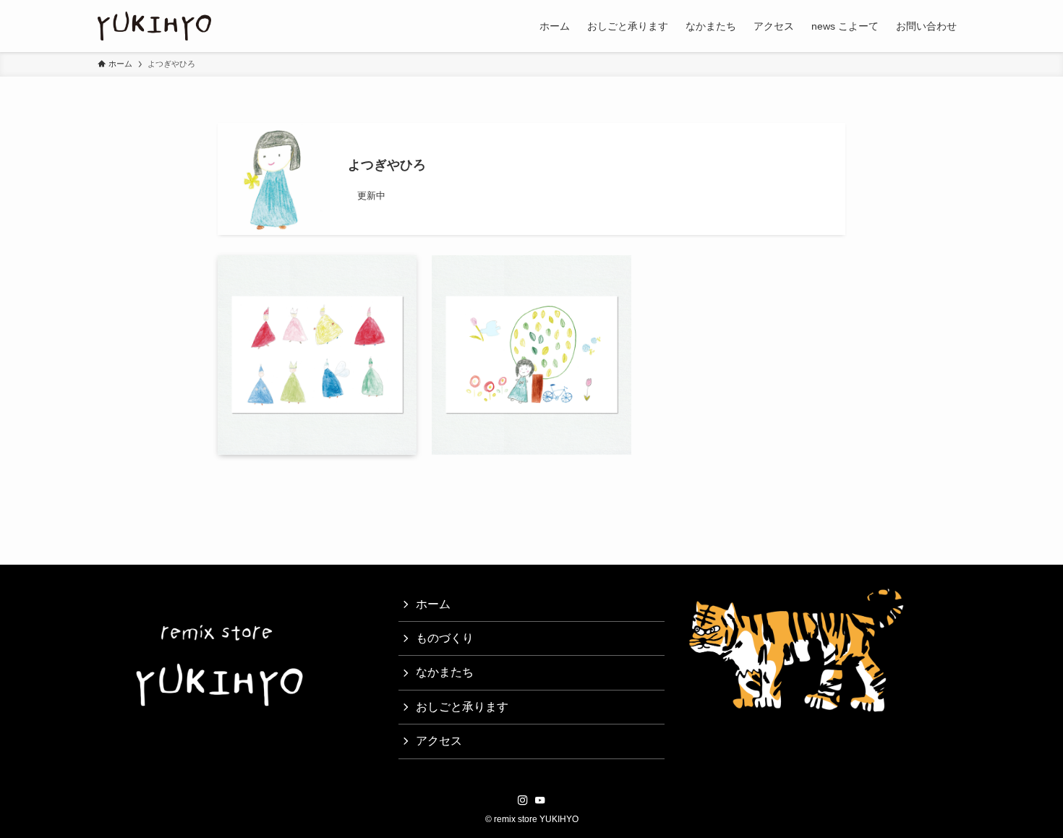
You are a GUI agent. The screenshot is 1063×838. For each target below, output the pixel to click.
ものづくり (445, 638)
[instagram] (522, 800)
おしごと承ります (462, 707)
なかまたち (445, 672)
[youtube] (540, 800)
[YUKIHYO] (154, 26)
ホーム (433, 604)
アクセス (439, 741)
